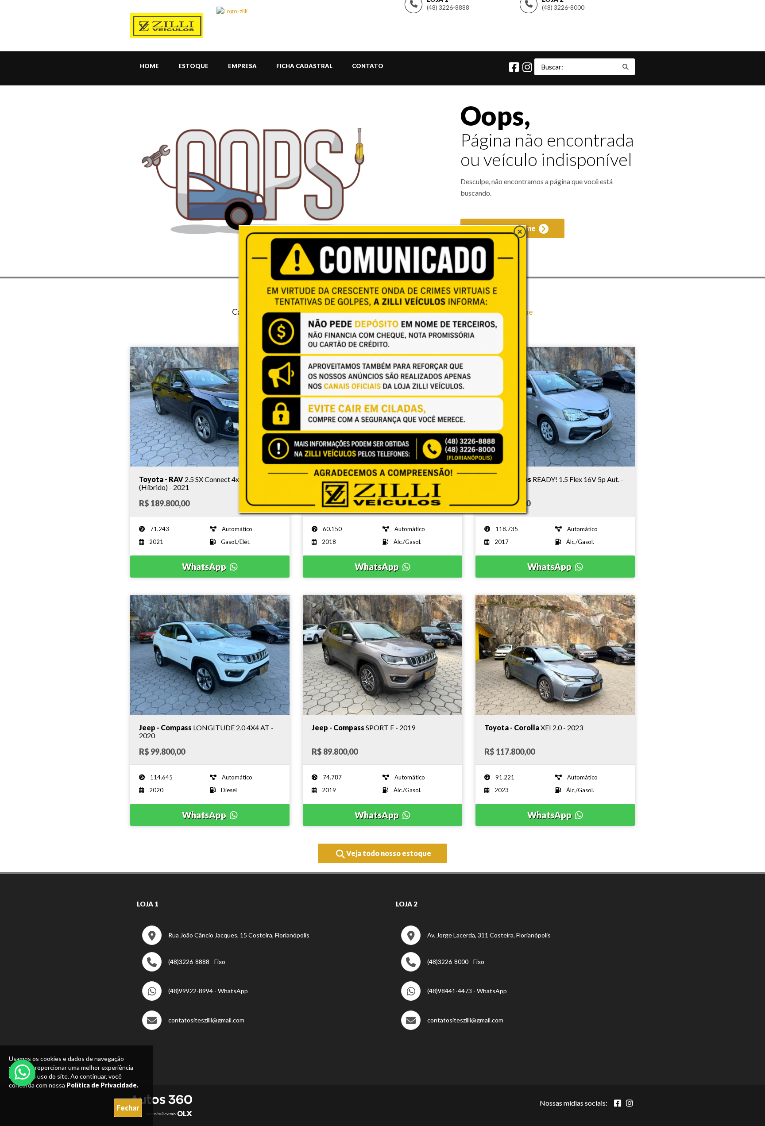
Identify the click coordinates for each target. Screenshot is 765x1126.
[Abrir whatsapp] (22, 1072)
